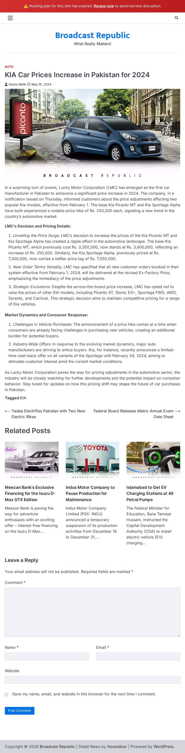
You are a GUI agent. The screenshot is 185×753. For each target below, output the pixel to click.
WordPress (163, 746)
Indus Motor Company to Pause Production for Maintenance (90, 493)
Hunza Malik (17, 84)
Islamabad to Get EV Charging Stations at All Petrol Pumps (149, 493)
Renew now (104, 6)
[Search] (176, 17)
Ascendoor (117, 746)
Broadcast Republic (92, 35)
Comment (15, 582)
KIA (23, 397)
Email (102, 647)
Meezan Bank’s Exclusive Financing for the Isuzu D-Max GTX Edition (30, 493)
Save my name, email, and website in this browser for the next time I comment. (84, 693)
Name (12, 647)
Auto (9, 67)
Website (12, 670)
